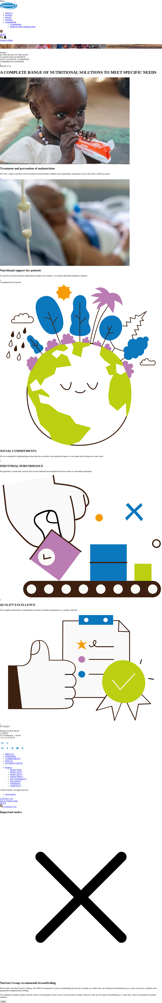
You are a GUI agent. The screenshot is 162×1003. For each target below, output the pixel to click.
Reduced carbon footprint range (22, 27)
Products (8, 15)
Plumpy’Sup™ (16, 772)
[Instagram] (22, 750)
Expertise (9, 20)
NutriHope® (15, 783)
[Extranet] (5, 38)
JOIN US (9, 761)
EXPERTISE (10, 756)
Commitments (10, 22)
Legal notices (10, 794)
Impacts (8, 17)
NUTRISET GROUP (14, 763)
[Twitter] (12, 750)
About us (8, 13)
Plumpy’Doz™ (16, 774)
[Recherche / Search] (1, 38)
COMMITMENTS (12, 759)
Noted (3, 1002)
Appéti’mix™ (15, 786)
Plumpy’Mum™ (16, 777)
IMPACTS (9, 754)
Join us (3, 801)
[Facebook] (7, 750)
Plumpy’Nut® (16, 770)
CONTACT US (6, 799)
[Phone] (7, 745)
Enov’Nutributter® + (18, 779)
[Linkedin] (2, 750)
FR (1, 34)
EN (4, 34)
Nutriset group (12, 801)
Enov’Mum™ (15, 781)
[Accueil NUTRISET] (8, 9)
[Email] (2, 745)
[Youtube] (17, 750)
